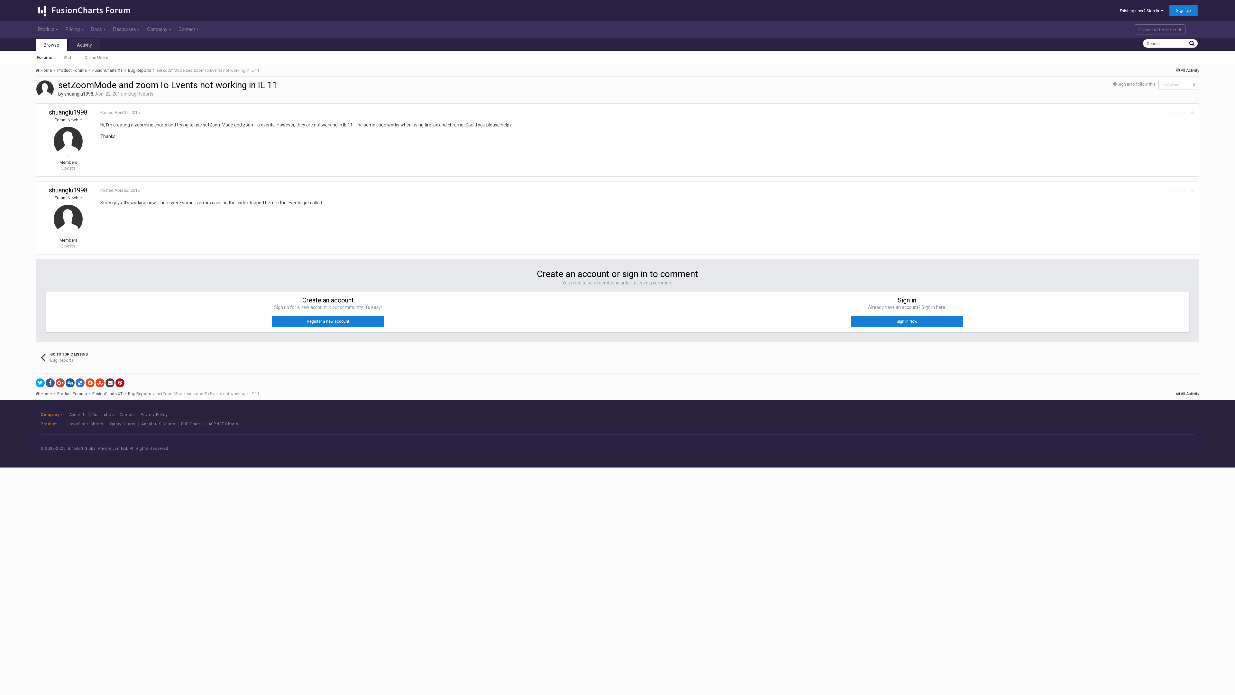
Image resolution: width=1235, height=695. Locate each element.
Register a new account (328, 321)
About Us (78, 414)
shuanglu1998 (78, 94)
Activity (84, 45)
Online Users (96, 57)
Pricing (72, 29)
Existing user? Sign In (1140, 10)
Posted (120, 112)
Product (46, 29)
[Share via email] (109, 382)
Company (157, 29)
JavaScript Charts (86, 424)
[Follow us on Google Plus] (1166, 449)
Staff (68, 57)
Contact (186, 29)
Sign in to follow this (1137, 84)
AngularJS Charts (158, 424)
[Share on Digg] (70, 382)
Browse (51, 45)
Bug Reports (140, 94)
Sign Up (1183, 10)
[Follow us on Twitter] (1152, 449)
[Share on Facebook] (50, 382)
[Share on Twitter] (40, 382)
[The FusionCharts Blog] (1123, 449)
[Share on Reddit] (90, 382)
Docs (96, 29)
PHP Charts (192, 424)
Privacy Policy (154, 414)
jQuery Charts (122, 424)
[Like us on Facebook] (1137, 449)
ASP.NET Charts (223, 424)
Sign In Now (907, 321)
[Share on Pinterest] (119, 382)
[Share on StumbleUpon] (100, 382)
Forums (44, 57)
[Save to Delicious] (80, 382)
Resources (124, 29)
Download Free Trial (1160, 29)
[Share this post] (1192, 112)
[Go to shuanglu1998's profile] (45, 89)
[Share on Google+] (60, 382)
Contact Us (103, 414)
